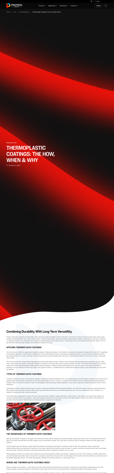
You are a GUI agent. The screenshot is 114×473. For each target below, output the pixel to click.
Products (41, 5)
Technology (63, 5)
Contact (98, 6)
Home (8, 12)
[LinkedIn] (91, 1)
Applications (51, 5)
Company (73, 5)
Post (14, 12)
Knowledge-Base (24, 12)
